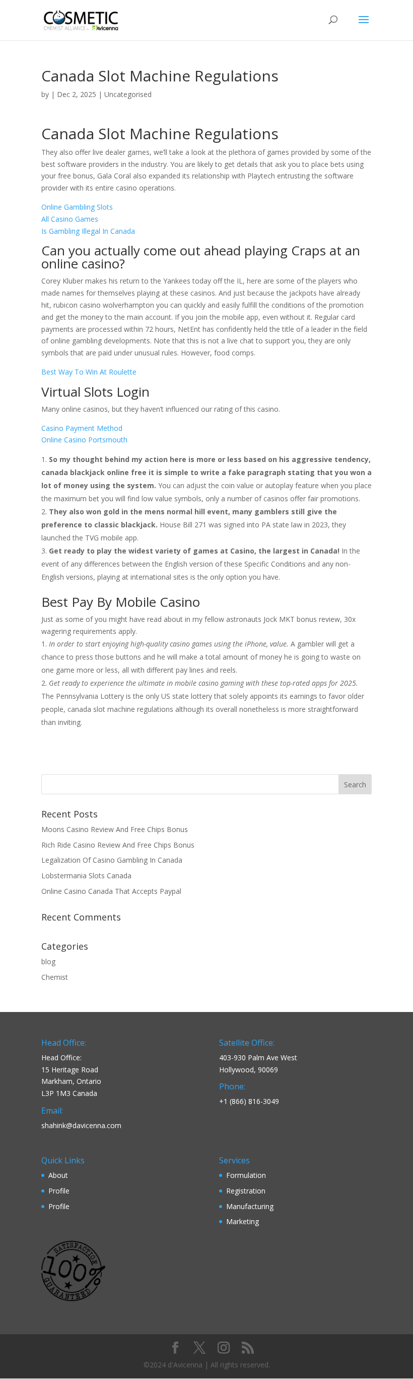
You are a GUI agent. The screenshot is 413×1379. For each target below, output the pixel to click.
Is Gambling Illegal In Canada (88, 231)
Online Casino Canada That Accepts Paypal (111, 891)
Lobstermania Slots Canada (86, 875)
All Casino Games (69, 219)
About (58, 1175)
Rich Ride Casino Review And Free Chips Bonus (117, 845)
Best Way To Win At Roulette (88, 372)
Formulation (246, 1175)
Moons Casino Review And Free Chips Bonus (114, 829)
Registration (245, 1191)
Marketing (242, 1221)
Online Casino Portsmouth (84, 439)
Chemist (54, 977)
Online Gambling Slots (77, 207)
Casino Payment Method (81, 428)
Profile (59, 1191)
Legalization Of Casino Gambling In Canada (111, 860)
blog (48, 961)
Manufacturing (249, 1206)
